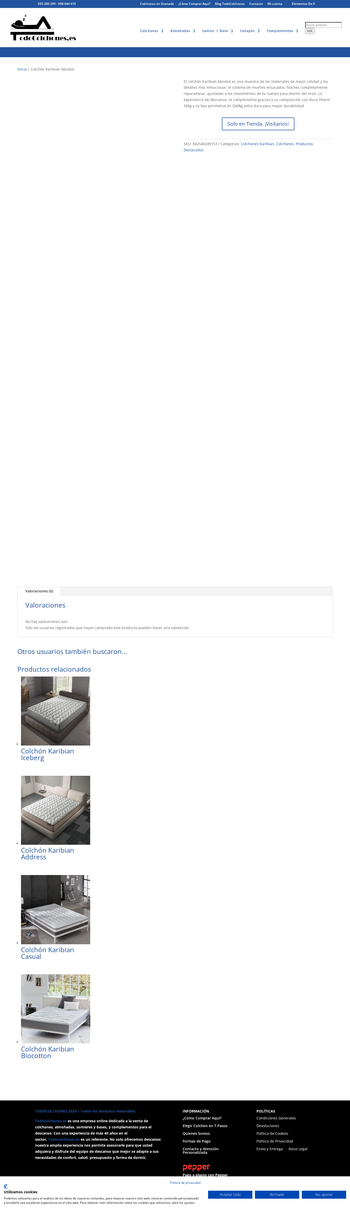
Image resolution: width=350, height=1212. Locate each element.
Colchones (149, 31)
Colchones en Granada (157, 4)
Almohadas (180, 31)
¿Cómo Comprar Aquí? (194, 4)
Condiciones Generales (276, 1118)
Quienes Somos (196, 1134)
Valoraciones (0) (39, 591)
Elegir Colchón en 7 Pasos (205, 1126)
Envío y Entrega (269, 1149)
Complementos (280, 31)
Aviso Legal (298, 1149)
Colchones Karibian (257, 143)
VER (309, 31)
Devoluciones (267, 1126)
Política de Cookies (272, 1134)
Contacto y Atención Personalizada (201, 1151)
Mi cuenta (274, 4)
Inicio (22, 69)
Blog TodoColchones (230, 4)
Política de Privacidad (274, 1141)
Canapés (247, 31)
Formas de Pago (197, 1141)
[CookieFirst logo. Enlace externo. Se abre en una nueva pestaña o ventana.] (6, 1186)
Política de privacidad (185, 1182)
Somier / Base (215, 31)
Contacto (256, 4)
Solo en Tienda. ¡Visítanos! (258, 123)
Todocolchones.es (51, 1120)
